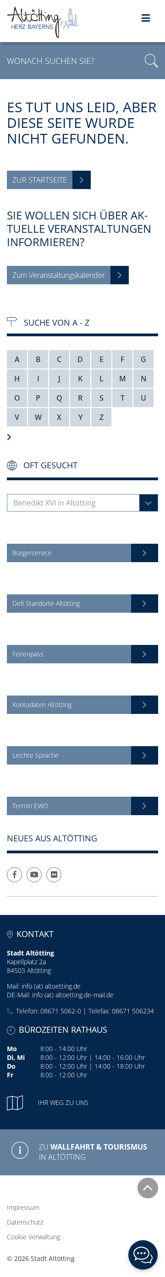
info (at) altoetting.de (51, 986)
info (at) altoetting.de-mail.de (73, 994)
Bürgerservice (32, 552)
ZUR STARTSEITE (39, 180)
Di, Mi (16, 1057)
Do (11, 1066)
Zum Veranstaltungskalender (58, 275)
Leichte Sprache (35, 755)
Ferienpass (28, 654)
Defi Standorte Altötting (46, 603)
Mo (12, 1048)
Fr (10, 1074)
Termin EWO (30, 805)
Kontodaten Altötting (42, 704)
